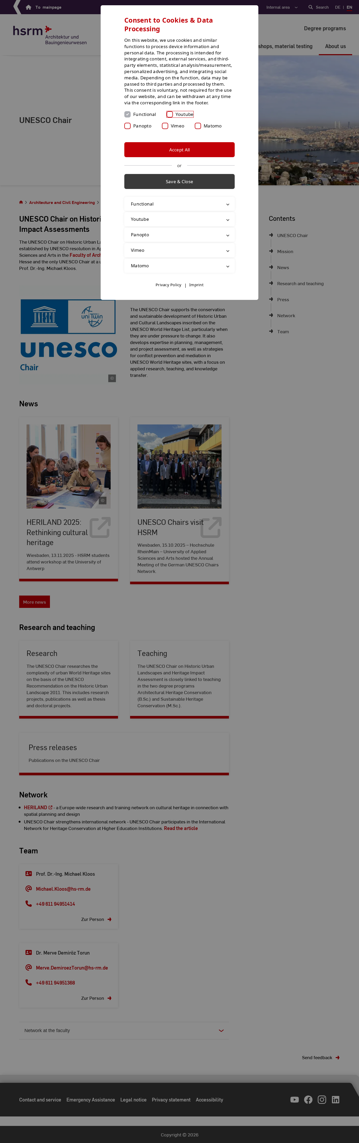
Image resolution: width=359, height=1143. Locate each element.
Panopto (142, 126)
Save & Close (179, 181)
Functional (144, 114)
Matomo (213, 126)
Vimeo (177, 126)
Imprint (196, 284)
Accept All (179, 150)
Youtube (185, 114)
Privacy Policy (169, 284)
